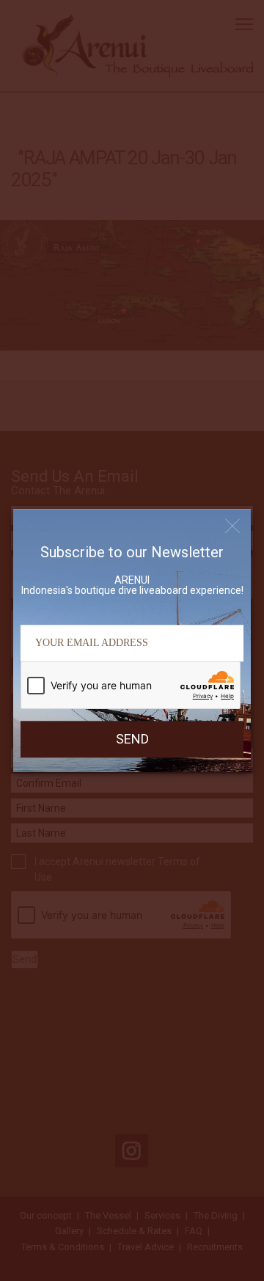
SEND (132, 738)
